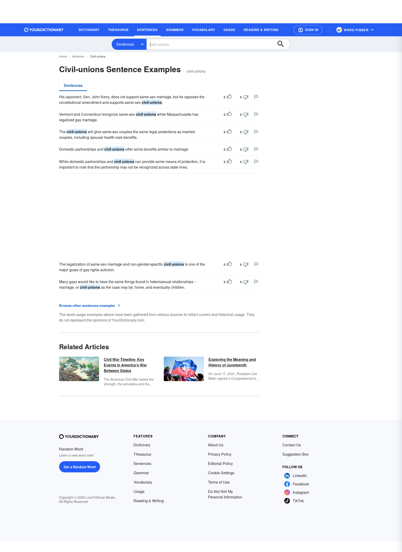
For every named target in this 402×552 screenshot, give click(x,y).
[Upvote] (229, 97)
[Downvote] (245, 97)
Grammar (141, 472)
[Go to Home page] (44, 30)
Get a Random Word (80, 466)
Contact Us (291, 444)
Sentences (125, 44)
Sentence (78, 56)
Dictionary (142, 444)
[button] (308, 30)
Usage (139, 491)
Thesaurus (142, 454)
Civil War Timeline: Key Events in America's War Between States (125, 365)
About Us (215, 444)
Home (63, 56)
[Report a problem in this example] (256, 97)
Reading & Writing (149, 500)
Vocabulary (143, 482)
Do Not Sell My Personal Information (225, 494)
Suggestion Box (295, 454)
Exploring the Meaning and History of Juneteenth (232, 362)
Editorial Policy (220, 463)
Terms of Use (219, 482)
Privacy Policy (219, 454)
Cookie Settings (221, 472)
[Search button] (283, 44)
